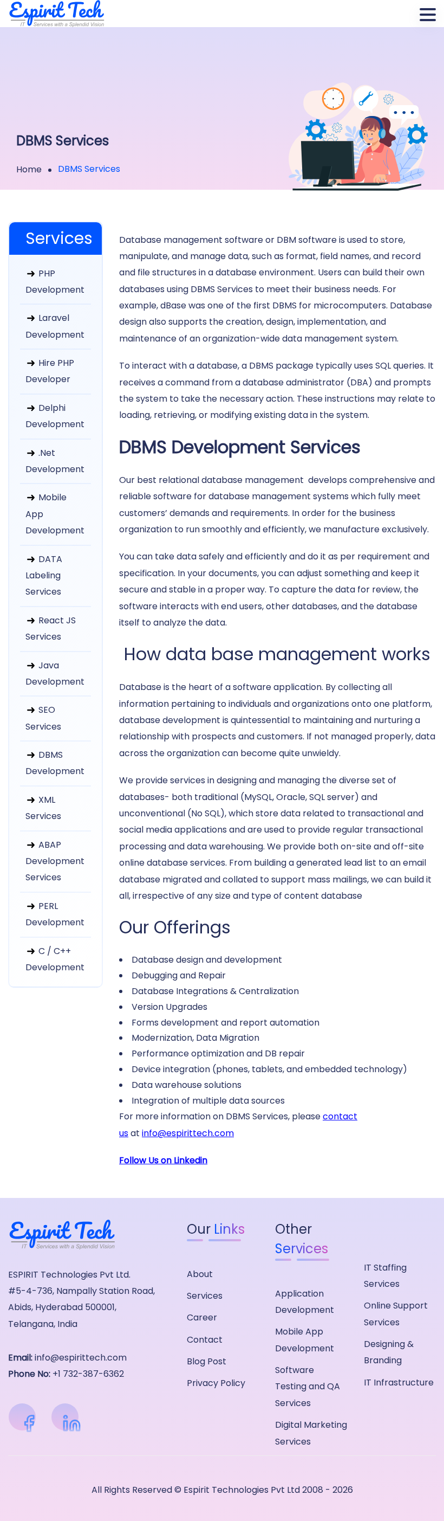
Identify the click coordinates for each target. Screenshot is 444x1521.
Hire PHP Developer (49, 371)
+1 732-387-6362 (88, 1374)
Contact (205, 1339)
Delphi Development (54, 416)
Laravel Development (54, 326)
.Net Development (54, 461)
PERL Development (54, 914)
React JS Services (50, 628)
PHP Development (54, 281)
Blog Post (206, 1361)
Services (205, 1296)
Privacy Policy (216, 1383)
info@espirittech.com (188, 1133)
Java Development (54, 673)
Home (29, 169)
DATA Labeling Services (43, 575)
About (200, 1274)
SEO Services (43, 718)
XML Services (43, 808)
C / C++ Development (54, 959)
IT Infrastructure (399, 1382)
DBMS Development (54, 763)
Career (202, 1317)
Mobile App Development (54, 514)
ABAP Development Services (54, 861)
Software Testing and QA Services (307, 1386)
